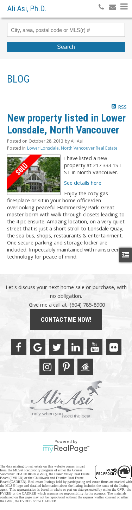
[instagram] (47, 367)
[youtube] (94, 347)
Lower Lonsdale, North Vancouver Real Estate (72, 148)
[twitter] (56, 347)
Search (66, 47)
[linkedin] (75, 347)
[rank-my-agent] (85, 367)
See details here (82, 182)
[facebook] (18, 347)
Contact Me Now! (66, 319)
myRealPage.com (66, 449)
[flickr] (113, 347)
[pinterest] (66, 367)
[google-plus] (37, 347)
